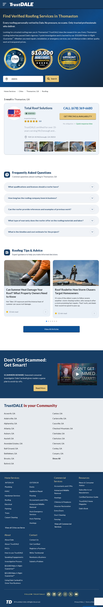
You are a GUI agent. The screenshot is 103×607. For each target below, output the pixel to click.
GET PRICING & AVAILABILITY (78, 116)
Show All (56, 458)
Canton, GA (57, 413)
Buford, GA (9, 463)
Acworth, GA (9, 413)
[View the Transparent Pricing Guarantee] (69, 59)
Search (54, 78)
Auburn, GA (9, 433)
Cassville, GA (58, 423)
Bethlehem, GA (10, 453)
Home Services (10, 91)
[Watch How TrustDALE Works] (77, 374)
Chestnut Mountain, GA (63, 428)
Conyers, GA (58, 453)
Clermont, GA (58, 443)
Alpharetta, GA (10, 423)
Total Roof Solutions (38, 108)
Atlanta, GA (9, 428)
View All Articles (51, 329)
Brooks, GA (9, 458)
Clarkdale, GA (59, 433)
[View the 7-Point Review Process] (15, 59)
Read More (40, 388)
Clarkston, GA (59, 438)
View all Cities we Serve (15, 528)
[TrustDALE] (21, 4)
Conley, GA (57, 448)
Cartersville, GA (59, 418)
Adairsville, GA (10, 418)
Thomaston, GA (32, 91)
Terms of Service (91, 602)
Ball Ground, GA (11, 448)
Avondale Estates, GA (13, 443)
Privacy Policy (79, 602)
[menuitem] (14, 487)
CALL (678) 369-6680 (77, 108)
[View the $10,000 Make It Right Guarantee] (42, 59)
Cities (21, 91)
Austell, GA (9, 438)
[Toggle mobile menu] (4, 4)
